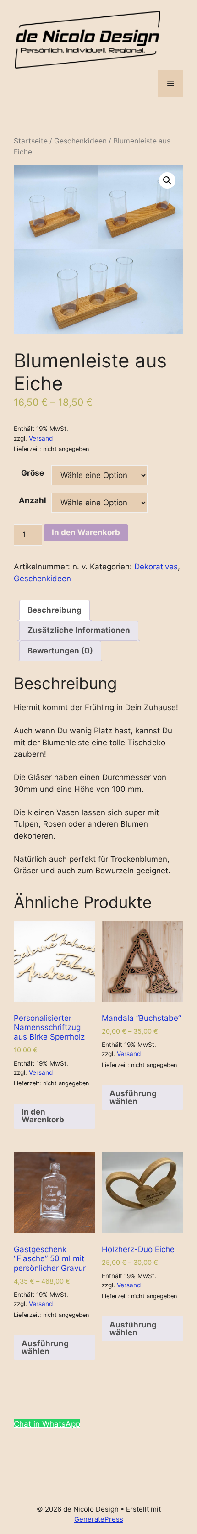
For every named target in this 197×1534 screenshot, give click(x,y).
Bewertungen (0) (60, 650)
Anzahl (32, 500)
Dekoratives (156, 566)
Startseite (31, 141)
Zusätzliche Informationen (78, 630)
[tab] (54, 610)
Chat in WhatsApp (47, 1423)
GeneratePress (98, 1519)
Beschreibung (54, 610)
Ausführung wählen (133, 1097)
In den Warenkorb (86, 532)
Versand (41, 438)
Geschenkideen (80, 141)
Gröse (32, 473)
